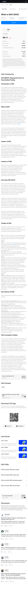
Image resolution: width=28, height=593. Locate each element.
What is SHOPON (5, 454)
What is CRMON (4, 447)
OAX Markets (12, 9)
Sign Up (14, 22)
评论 (3, 538)
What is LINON (4, 440)
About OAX (4, 9)
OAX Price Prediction (23, 9)
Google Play (20, 426)
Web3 (19, 124)
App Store (9, 426)
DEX (14, 243)
